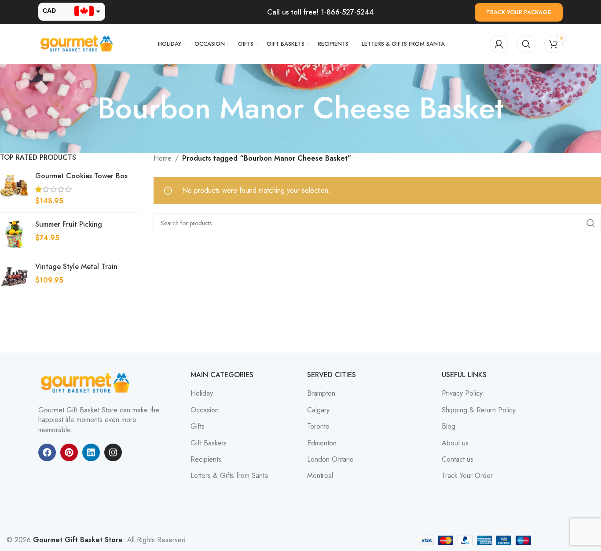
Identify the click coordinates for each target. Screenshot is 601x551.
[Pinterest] (69, 452)
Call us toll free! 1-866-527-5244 (320, 12)
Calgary (318, 410)
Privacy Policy (462, 393)
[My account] (499, 44)
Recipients (206, 459)
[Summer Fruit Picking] (14, 234)
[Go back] (87, 108)
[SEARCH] (591, 223)
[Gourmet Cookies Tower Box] (14, 188)
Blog (448, 426)
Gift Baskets (209, 443)
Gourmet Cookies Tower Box (81, 176)
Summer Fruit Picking (68, 224)
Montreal (320, 476)
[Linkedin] (91, 452)
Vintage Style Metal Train (76, 267)
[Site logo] (77, 43)
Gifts (198, 426)
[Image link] (86, 383)
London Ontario (330, 459)
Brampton (321, 393)
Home (163, 158)
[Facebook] (47, 452)
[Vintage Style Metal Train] (14, 276)
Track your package (518, 12)
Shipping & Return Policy (479, 410)
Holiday (202, 393)
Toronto (318, 426)
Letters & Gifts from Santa (229, 476)
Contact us (457, 459)
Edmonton (322, 443)
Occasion (205, 410)
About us (455, 443)
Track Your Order (467, 476)
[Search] (526, 44)
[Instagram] (113, 452)
